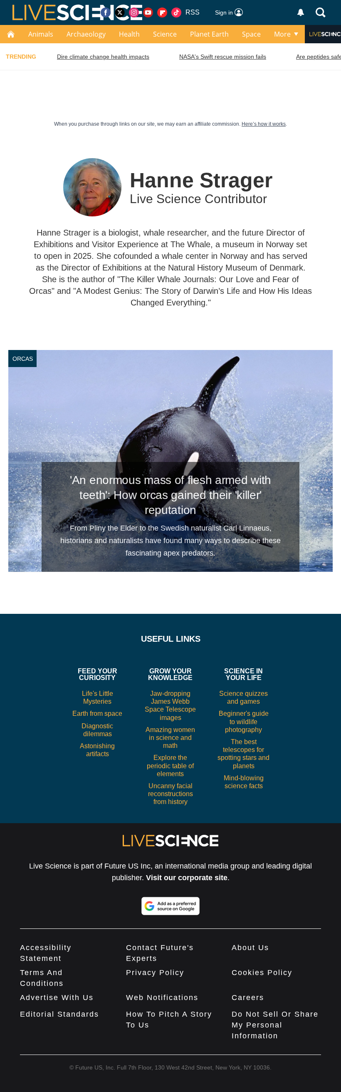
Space (251, 34)
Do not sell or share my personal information (275, 1025)
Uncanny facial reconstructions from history (170, 793)
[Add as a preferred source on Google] (170, 906)
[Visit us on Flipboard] (162, 12)
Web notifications (162, 997)
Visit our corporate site (186, 878)
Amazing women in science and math (170, 737)
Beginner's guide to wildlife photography (244, 721)
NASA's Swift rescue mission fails (222, 56)
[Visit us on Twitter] (120, 12)
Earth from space (97, 713)
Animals (40, 34)
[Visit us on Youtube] (148, 12)
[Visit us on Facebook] (106, 12)
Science (165, 34)
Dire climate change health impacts (103, 56)
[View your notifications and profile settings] (300, 12)
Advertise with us (57, 997)
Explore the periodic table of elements (170, 765)
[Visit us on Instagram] (134, 12)
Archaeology (86, 34)
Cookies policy (262, 972)
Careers (248, 997)
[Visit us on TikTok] (176, 12)
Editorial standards (59, 1014)
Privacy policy (155, 972)
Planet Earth (209, 34)
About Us (250, 947)
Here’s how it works (264, 124)
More (282, 34)
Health (129, 34)
